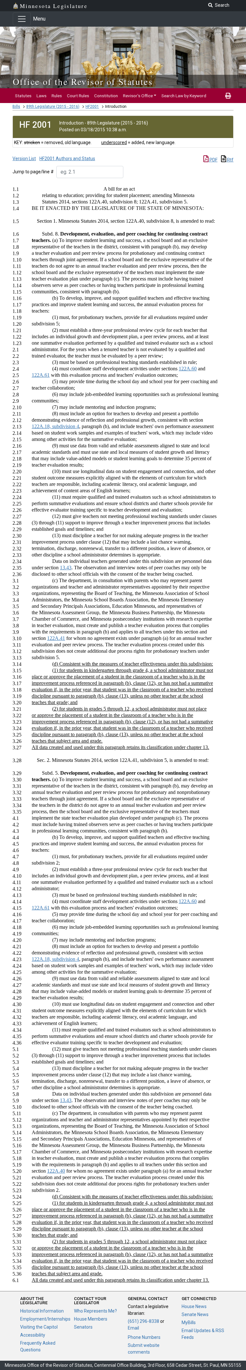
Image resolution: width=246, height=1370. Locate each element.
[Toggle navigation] (22, 19)
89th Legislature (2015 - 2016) (52, 106)
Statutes (23, 95)
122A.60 (188, 368)
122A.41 (56, 638)
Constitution (106, 95)
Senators (83, 1327)
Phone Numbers (144, 1337)
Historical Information (42, 1311)
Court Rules (78, 95)
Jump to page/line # (33, 171)
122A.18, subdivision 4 (55, 426)
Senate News (195, 1314)
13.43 (65, 567)
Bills (16, 106)
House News (194, 1306)
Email (133, 1328)
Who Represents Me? (95, 1311)
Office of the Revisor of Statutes (83, 81)
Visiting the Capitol (39, 1327)
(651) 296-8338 (143, 1321)
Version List (24, 158)
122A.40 (56, 1171)
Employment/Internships (45, 1319)
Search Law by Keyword (183, 95)
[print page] (228, 95)
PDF (213, 159)
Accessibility (32, 1335)
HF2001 (92, 106)
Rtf (230, 159)
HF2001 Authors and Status (67, 158)
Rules (57, 95)
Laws (41, 95)
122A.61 (41, 375)
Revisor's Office (138, 95)
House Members (90, 1319)
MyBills (189, 1322)
